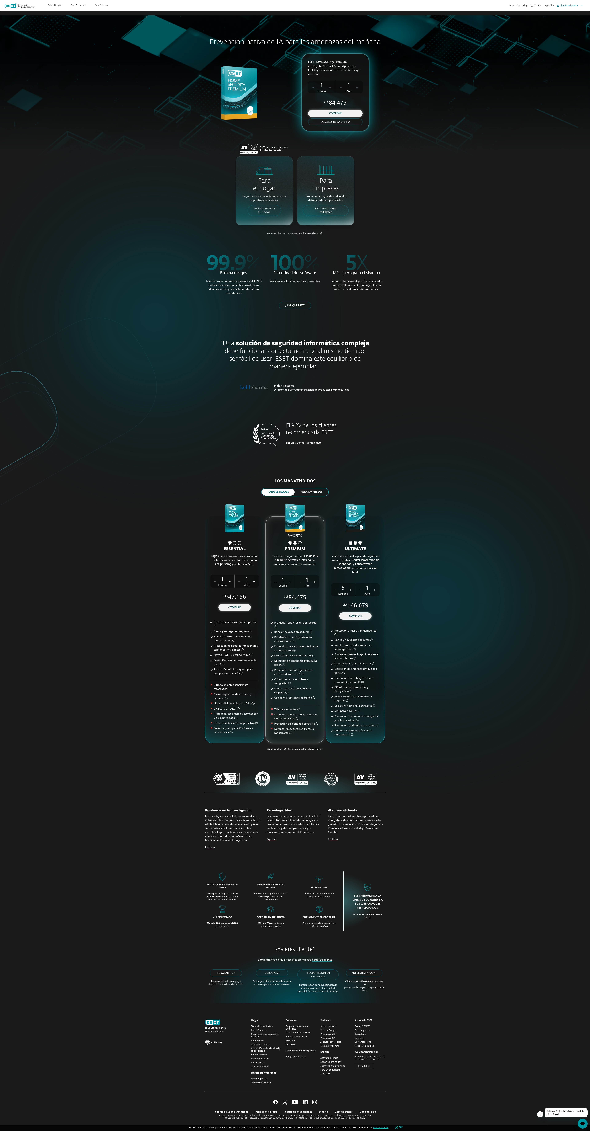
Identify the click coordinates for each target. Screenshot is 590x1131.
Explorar (210, 847)
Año (348, 91)
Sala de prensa (362, 1030)
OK (401, 1127)
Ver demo (291, 1044)
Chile (551, 5)
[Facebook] (276, 1103)
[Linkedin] (305, 1103)
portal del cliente (322, 959)
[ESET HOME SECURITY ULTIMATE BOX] (355, 518)
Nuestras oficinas (214, 1031)
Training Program (329, 1045)
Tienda (537, 5)
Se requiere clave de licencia (323, 990)
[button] (313, 87)
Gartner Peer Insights (308, 443)
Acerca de (514, 5)
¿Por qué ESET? (295, 305)
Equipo (321, 91)
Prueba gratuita (259, 1078)
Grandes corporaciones (298, 1032)
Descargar (272, 972)
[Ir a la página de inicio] (212, 1022)
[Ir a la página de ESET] (19, 5)
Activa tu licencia (329, 1057)
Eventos (359, 1037)
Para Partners (101, 5)
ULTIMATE (355, 549)
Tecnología (360, 1033)
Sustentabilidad (363, 1041)
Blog (525, 5)
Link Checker (258, 1062)
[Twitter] (285, 1103)
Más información (381, 1127)
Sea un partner (328, 1026)
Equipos (343, 593)
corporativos (374, 987)
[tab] (278, 492)
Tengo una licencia (261, 1082)
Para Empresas (78, 5)
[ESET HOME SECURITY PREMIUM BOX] (295, 518)
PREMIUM (295, 549)
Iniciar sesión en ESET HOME (318, 974)
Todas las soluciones (296, 1036)
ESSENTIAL (235, 549)
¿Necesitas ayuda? (364, 972)
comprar (335, 113)
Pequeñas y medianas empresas (297, 1027)
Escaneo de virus (260, 1058)
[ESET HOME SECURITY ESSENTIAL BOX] (235, 518)
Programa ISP (327, 1037)
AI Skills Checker (260, 1066)
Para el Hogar (54, 5)
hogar (362, 987)
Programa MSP (328, 1033)
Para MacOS (257, 1040)
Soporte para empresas (332, 1065)
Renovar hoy (226, 972)
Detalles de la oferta (335, 121)
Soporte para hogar (330, 1061)
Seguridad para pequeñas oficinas (264, 1035)
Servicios (290, 1040)
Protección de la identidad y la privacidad (266, 1049)
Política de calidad (364, 1045)
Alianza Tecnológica (330, 1041)
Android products (260, 1044)
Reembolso (364, 1066)
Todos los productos (262, 1026)
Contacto (325, 1073)
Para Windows (258, 1030)
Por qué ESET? (362, 1026)
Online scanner (259, 1054)
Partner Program (329, 1030)
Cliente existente (569, 5)
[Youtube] (295, 1103)
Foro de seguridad (330, 1069)
